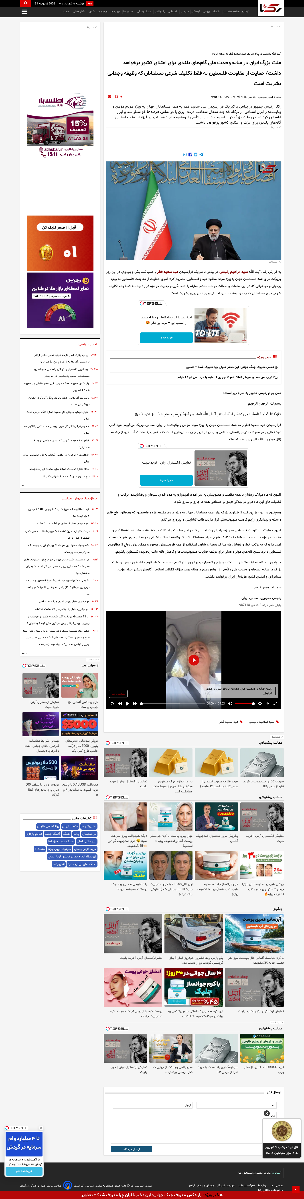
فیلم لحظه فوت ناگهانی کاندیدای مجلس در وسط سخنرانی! (61, 444)
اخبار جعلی (79, 12)
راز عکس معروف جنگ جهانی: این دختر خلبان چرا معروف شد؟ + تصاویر (232, 367)
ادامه (24, 486)
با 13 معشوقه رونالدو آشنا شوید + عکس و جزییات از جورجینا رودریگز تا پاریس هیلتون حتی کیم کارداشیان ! (58, 620)
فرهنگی (195, 12)
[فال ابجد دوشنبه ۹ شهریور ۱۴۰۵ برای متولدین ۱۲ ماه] (282, 1131)
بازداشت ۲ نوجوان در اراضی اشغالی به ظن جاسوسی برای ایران (56, 458)
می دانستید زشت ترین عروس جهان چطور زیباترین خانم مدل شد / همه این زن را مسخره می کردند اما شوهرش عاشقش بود (56, 566)
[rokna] (271, 8)
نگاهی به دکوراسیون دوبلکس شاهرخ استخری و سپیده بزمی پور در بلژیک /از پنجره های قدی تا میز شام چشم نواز (57, 587)
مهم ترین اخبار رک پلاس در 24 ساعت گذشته (61, 609)
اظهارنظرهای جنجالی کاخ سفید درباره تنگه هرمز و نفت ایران (57, 415)
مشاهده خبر (118, 694)
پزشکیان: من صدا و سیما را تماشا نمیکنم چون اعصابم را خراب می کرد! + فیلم (228, 377)
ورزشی (206, 12)
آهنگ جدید (52, 834)
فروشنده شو (24, 1171)
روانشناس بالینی (48, 826)
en (90, 3)
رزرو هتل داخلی (86, 841)
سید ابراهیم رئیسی (233, 271)
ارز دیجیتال (89, 834)
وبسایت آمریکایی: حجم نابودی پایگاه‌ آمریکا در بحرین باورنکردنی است (58, 401)
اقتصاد (217, 12)
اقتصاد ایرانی (70, 826)
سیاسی (184, 12)
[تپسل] (142, 303)
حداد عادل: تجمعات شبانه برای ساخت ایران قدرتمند (59, 469)
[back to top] (296, 1189)
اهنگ (66, 834)
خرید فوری (166, 338)
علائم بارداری (34, 834)
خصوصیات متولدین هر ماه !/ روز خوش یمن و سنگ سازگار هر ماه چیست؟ (58, 549)
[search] (25, 3)
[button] (267, 1114)
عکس (92, 12)
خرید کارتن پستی (85, 849)
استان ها (128, 12)
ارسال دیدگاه (132, 1149)
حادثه (66, 12)
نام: (273, 1105)
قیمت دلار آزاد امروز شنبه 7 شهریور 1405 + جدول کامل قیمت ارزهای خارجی (57, 534)
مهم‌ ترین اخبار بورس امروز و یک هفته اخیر (64, 602)
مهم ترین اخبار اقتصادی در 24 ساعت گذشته (62, 524)
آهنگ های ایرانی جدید (82, 864)
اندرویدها (59, 864)
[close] (221, 1195)
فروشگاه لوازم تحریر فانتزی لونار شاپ (72, 857)
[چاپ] (116, 97)
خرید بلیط (166, 480)
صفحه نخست (231, 12)
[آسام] (67, 1186)
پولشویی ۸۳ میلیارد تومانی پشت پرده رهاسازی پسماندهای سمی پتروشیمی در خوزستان (61, 372)
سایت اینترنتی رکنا (141, 1186)
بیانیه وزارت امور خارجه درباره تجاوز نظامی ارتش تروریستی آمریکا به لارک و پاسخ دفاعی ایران (61, 358)
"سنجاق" (276, 1173)
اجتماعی (173, 12)
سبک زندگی (144, 12)
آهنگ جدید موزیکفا (61, 841)
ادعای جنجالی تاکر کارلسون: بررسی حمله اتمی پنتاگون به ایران (56, 429)
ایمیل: (187, 1105)
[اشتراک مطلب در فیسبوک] (190, 155)
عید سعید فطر (167, 271)
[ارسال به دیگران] (109, 97)
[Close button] (41, 1128)
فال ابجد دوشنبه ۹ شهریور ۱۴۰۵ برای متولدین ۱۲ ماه (281, 1150)
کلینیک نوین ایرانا (59, 849)
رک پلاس (159, 12)
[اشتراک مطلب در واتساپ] (185, 155)
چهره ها (116, 12)
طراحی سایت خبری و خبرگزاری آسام (40, 1186)
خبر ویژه (264, 357)
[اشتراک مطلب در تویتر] (195, 155)
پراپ (76, 834)
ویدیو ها (103, 12)
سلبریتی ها (88, 826)
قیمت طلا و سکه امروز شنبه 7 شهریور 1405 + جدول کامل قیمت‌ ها (58, 512)
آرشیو (245, 12)
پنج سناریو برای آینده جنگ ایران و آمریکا (66, 477)
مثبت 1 (40, 849)
